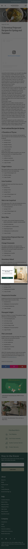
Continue (7, 277)
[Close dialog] (26, 266)
